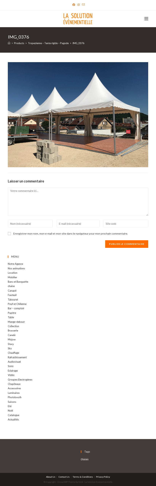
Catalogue (13, 415)
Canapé (12, 290)
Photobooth (14, 397)
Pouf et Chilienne (17, 303)
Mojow (12, 339)
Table (11, 317)
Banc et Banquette (18, 281)
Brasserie (13, 330)
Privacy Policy (103, 476)
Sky (10, 348)
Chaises (84, 459)
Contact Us (64, 476)
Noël (10, 410)
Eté (9, 406)
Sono (11, 366)
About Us (50, 476)
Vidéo (11, 375)
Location (12, 272)
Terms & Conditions (83, 476)
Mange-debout (16, 321)
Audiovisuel (14, 361)
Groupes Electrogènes (20, 379)
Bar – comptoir (16, 308)
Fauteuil (12, 295)
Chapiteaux (14, 383)
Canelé (11, 335)
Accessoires (14, 388)
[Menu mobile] (146, 19)
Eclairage (13, 370)
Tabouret (13, 299)
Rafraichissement (17, 357)
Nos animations (16, 268)
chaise (11, 286)
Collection (13, 326)
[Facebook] (73, 4)
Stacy (11, 344)
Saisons (12, 401)
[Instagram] (78, 4)
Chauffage (13, 352)
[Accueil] (9, 43)
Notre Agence (15, 263)
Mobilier (12, 277)
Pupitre (12, 312)
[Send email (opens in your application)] (83, 4)
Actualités (13, 419)
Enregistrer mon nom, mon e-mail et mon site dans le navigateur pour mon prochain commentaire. (70, 233)
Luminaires (14, 392)
